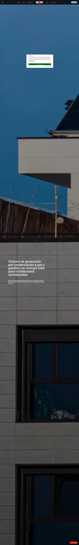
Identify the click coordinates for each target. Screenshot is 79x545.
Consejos (18, 2)
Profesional (74, 2)
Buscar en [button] (52, 2)
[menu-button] (2, 2)
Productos (23, 2)
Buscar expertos (30, 2)
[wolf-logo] (39, 2)
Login (47, 2)
